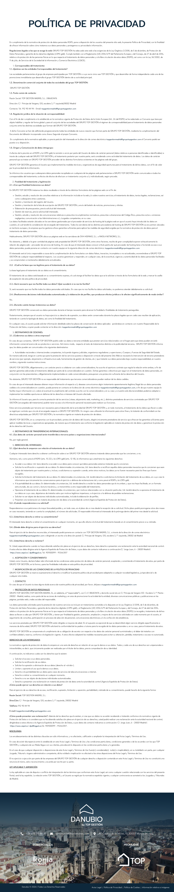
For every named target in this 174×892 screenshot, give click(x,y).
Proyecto (64, 9)
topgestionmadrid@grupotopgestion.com (59, 109)
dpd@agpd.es (35, 553)
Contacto (156, 9)
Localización (85, 9)
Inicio (47, 9)
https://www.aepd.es (19, 553)
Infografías (108, 9)
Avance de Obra (132, 9)
